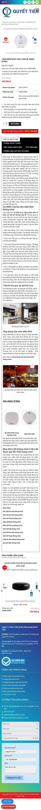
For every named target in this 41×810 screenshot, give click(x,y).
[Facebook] (25, 2)
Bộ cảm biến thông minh (18, 68)
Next (39, 591)
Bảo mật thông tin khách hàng (14, 691)
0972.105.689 (31, 131)
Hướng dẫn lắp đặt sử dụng (16, 151)
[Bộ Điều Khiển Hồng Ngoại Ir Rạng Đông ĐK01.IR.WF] (20, 585)
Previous (2, 591)
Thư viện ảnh (31, 147)
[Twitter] (29, 2)
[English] (2, 2)
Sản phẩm (12, 22)
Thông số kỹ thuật (12, 143)
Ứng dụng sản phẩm (13, 147)
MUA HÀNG (15, 124)
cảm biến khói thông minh (19, 74)
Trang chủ (5, 22)
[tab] (11, 140)
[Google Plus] (33, 2)
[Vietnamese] (5, 2)
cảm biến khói (22, 71)
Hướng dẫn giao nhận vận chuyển (15, 682)
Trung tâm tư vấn (9, 694)
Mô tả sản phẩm (11, 139)
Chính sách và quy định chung (13, 676)
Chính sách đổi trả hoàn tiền (13, 688)
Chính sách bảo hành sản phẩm (14, 685)
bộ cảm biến (12, 71)
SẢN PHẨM (20, 22)
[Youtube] (37, 2)
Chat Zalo (7, 801)
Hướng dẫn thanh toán (11, 679)
